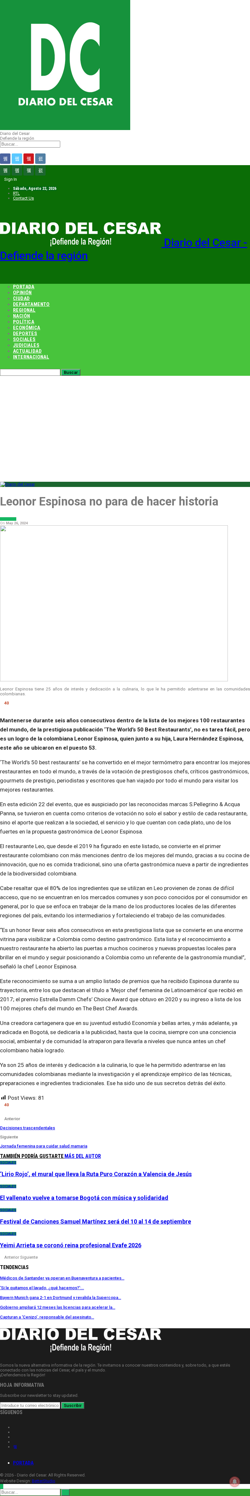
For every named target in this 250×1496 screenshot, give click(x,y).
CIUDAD (21, 298)
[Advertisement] (125, 424)
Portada (23, 1463)
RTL (16, 193)
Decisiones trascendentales (27, 1127)
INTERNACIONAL (31, 357)
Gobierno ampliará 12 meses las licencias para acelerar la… (57, 1307)
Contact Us (23, 198)
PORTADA (24, 287)
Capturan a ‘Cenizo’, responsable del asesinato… (47, 1317)
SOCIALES (24, 339)
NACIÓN (21, 316)
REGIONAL (24, 310)
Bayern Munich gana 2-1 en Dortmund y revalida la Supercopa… (60, 1297)
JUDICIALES (26, 345)
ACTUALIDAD (27, 351)
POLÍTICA (23, 322)
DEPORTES (25, 333)
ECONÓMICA (26, 328)
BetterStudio (43, 1480)
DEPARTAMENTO (31, 304)
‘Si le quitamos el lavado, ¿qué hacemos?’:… (42, 1287)
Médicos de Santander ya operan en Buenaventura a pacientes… (62, 1278)
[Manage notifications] (234, 1481)
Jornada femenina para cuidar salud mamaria (43, 1146)
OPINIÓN (22, 292)
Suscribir (73, 1405)
